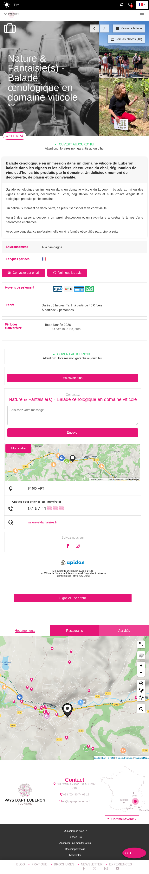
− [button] (141, 672)
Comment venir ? (124, 819)
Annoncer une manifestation (75, 843)
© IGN (111, 757)
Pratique (39, 864)
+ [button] (141, 665)
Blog (21, 864)
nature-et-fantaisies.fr (42, 522)
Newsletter (75, 855)
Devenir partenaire (75, 849)
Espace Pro (75, 837)
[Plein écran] (141, 644)
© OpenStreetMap (124, 757)
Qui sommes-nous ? (75, 830)
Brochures (64, 864)
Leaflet (97, 757)
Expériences (120, 864)
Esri (104, 757)
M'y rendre (18, 448)
